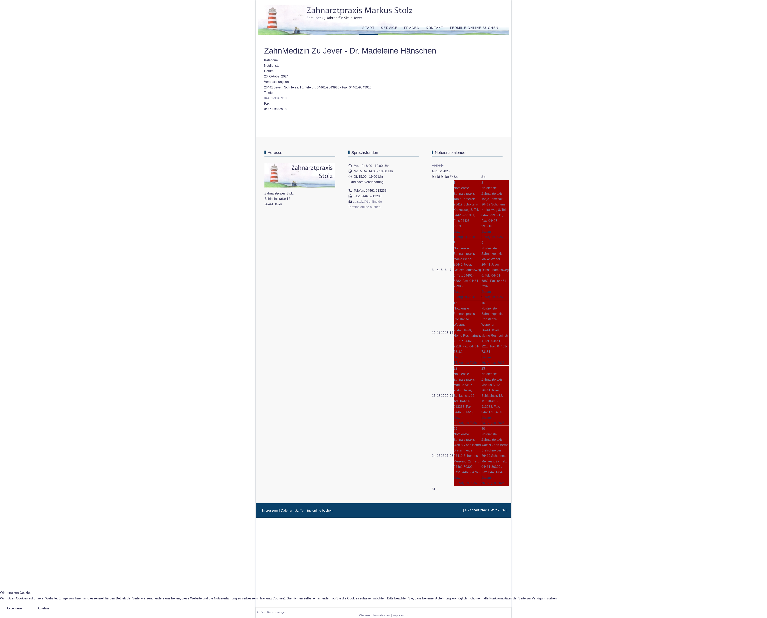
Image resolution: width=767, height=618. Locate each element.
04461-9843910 (275, 98)
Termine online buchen (364, 207)
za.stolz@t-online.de (367, 201)
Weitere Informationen (374, 615)
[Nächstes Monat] (442, 166)
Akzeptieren (15, 608)
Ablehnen (44, 608)
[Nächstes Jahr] (439, 166)
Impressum (400, 615)
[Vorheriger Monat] (436, 166)
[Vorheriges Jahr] (433, 166)
